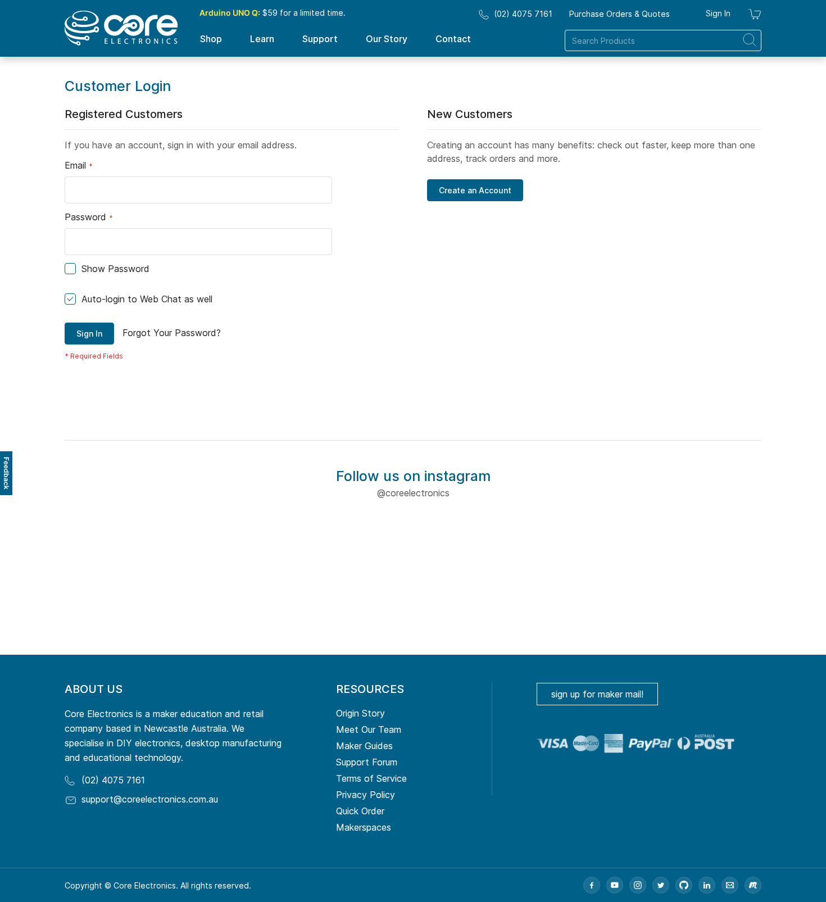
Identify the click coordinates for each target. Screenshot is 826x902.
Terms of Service (371, 778)
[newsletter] (729, 885)
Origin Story (360, 713)
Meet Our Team (368, 729)
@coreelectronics (413, 492)
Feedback (6, 473)
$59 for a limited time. (272, 12)
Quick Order (360, 811)
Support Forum (366, 762)
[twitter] (660, 885)
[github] (683, 885)
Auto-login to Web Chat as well (146, 299)
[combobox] (663, 40)
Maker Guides (364, 745)
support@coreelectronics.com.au (149, 799)
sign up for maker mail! (597, 694)
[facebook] (591, 885)
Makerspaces (363, 827)
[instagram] (637, 885)
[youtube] (614, 885)
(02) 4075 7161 (523, 14)
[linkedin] (706, 885)
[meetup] (753, 885)
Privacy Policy (365, 794)
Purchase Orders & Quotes (619, 14)
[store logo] (121, 28)
